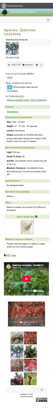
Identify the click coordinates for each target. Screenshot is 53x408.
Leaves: (10, 130)
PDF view (11, 255)
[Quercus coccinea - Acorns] (17, 347)
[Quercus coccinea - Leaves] (17, 361)
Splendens (12, 111)
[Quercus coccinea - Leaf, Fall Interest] (30, 375)
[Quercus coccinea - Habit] (30, 361)
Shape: (10, 134)
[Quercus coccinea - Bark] (17, 375)
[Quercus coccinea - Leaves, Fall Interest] (30, 347)
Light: (9, 152)
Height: (10, 126)
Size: (9, 122)
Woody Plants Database (22, 11)
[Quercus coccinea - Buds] (30, 388)
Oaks (9, 77)
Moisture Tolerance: (16, 168)
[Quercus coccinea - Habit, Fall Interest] (17, 388)
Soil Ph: (10, 160)
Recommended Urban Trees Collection (27, 100)
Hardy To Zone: (14, 156)
